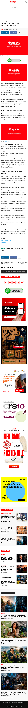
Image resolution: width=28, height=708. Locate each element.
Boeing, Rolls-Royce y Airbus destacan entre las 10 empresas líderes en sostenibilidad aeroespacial (13, 667)
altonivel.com (4, 242)
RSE (2, 664)
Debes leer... (3, 554)
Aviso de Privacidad (16, 704)
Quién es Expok (14, 702)
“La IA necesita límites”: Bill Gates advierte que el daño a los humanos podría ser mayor (8, 540)
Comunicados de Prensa (6, 513)
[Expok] (2, 30)
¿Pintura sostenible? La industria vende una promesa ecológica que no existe (13, 641)
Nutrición (21, 248)
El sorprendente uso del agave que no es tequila (7, 263)
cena (12, 248)
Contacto (9, 704)
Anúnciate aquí (21, 702)
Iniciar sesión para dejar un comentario (14, 271)
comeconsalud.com (6, 244)
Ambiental (3, 638)
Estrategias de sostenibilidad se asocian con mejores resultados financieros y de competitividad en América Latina (8, 518)
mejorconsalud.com (6, 240)
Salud (3, 250)
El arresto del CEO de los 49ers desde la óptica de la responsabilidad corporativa (8, 568)
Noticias (3, 536)
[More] (19, 32)
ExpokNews (3, 618)
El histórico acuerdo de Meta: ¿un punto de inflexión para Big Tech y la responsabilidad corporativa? (13, 694)
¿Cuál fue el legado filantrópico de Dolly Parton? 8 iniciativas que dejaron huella (8, 529)
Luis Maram (3, 697)
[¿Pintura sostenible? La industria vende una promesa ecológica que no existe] (14, 629)
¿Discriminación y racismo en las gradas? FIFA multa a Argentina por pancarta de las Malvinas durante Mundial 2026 (8, 580)
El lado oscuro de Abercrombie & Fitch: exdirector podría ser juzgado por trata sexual (8, 557)
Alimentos (8, 248)
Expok (6, 29)
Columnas (3, 21)
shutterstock (7, 141)
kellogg (16, 248)
